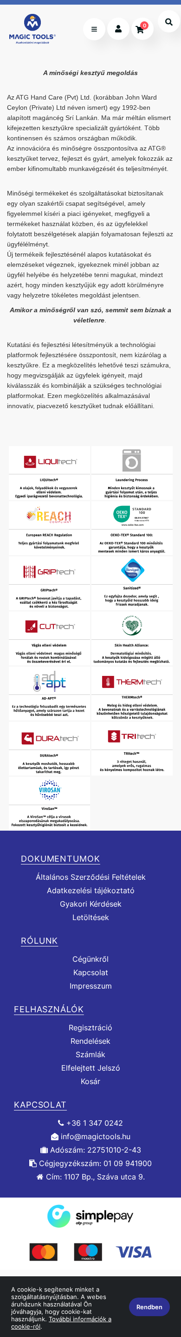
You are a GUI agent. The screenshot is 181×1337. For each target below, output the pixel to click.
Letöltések (90, 917)
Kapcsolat (90, 972)
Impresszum (91, 986)
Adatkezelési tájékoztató (91, 890)
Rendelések (90, 1041)
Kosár (90, 1081)
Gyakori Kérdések (91, 904)
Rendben (149, 1307)
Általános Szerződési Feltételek (91, 877)
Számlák (90, 1054)
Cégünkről (90, 959)
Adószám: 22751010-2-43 (94, 1150)
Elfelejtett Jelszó (90, 1068)
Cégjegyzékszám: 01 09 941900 (94, 1163)
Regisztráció (90, 1027)
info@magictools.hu (94, 1136)
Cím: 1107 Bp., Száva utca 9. (94, 1177)
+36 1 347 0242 (93, 1123)
